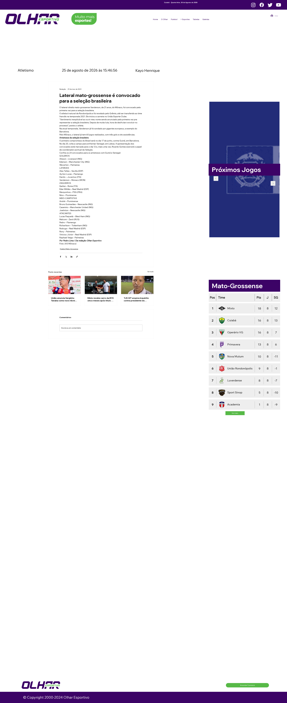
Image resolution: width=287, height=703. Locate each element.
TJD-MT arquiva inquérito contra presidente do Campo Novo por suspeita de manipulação (137, 299)
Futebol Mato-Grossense (69, 249)
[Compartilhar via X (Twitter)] (66, 257)
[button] (174, 19)
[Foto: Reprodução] (64, 285)
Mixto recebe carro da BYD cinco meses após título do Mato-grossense (100, 299)
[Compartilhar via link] (77, 257)
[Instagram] (253, 5)
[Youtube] (278, 5)
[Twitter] (270, 5)
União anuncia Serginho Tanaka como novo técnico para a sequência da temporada (64, 299)
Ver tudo (150, 272)
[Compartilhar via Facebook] (60, 257)
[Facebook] (262, 5)
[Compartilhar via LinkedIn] (71, 257)
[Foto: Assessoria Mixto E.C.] (101, 285)
